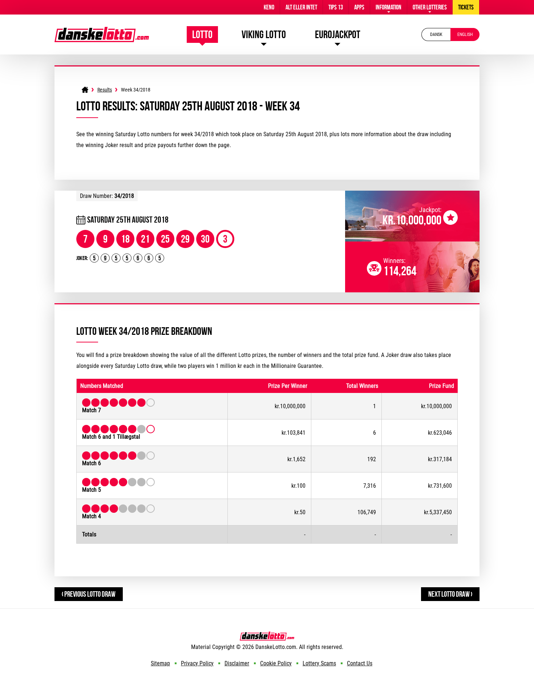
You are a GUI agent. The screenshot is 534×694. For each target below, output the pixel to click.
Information (388, 7)
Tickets (466, 7)
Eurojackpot (337, 34)
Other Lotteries (430, 7)
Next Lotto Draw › (450, 594)
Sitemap (160, 663)
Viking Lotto (264, 34)
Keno (269, 7)
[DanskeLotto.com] (101, 30)
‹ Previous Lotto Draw (89, 594)
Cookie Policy (276, 663)
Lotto (202, 34)
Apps (359, 7)
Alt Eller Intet (301, 7)
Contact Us (359, 663)
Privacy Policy (197, 663)
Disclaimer (236, 663)
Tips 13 (335, 7)
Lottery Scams (319, 663)
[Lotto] (85, 89)
